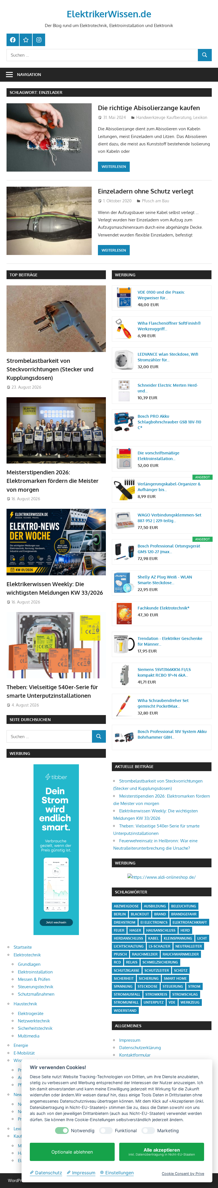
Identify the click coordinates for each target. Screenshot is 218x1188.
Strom (194, 986)
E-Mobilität (24, 1053)
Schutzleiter (156, 970)
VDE (172, 1002)
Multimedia (28, 1036)
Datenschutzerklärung (140, 1047)
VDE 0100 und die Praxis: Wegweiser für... (161, 295)
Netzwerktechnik (34, 1021)
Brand (160, 914)
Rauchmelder (145, 954)
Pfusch (120, 954)
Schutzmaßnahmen (36, 994)
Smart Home (175, 978)
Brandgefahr (183, 914)
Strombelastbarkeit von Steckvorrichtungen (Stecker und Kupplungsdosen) (50, 369)
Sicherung (149, 978)
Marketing (168, 1130)
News (19, 1094)
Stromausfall (127, 994)
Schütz (180, 970)
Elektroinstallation (35, 972)
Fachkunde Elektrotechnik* (164, 608)
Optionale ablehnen (72, 1152)
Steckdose (148, 986)
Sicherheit (124, 978)
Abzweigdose (126, 906)
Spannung (123, 986)
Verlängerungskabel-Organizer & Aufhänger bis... (169, 486)
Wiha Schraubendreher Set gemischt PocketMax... (163, 703)
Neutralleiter (188, 946)
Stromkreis (156, 994)
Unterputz (154, 1002)
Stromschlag (185, 994)
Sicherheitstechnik (35, 1028)
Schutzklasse (126, 970)
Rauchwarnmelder (181, 954)
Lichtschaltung (129, 946)
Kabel (153, 938)
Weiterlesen (114, 166)
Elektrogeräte (30, 1013)
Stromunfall (126, 1002)
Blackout (140, 914)
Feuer (119, 930)
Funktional (126, 1130)
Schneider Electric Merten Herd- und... (168, 388)
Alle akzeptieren (162, 1151)
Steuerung (173, 986)
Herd (185, 930)
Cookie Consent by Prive (183, 1173)
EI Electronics (154, 922)
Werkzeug (190, 1002)
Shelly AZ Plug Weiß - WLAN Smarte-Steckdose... (165, 580)
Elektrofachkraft (190, 922)
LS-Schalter (159, 946)
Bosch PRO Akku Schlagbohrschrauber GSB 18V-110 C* (169, 422)
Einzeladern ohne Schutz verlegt (146, 191)
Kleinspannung (178, 938)
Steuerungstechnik (35, 986)
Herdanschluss (128, 938)
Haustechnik (25, 1003)
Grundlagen (29, 964)
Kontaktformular (134, 1055)
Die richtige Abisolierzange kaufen (149, 108)
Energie (21, 1045)
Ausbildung (155, 906)
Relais (131, 962)
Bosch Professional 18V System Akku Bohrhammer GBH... (172, 734)
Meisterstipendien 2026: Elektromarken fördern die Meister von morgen (52, 480)
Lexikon (200, 117)
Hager (135, 930)
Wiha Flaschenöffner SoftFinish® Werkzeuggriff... (169, 326)
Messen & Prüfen (34, 979)
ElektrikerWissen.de (109, 14)
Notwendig (83, 1130)
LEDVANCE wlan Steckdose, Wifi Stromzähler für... (168, 357)
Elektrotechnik (27, 955)
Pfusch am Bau (155, 200)
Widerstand (125, 1010)
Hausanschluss (160, 930)
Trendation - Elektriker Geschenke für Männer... (170, 641)
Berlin (120, 914)
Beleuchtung (183, 906)
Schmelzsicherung (160, 962)
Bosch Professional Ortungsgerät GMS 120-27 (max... (169, 548)
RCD (117, 962)
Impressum (129, 1040)
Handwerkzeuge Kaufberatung (163, 117)
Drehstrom (124, 922)
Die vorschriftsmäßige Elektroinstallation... (158, 455)
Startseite (23, 947)
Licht (202, 938)
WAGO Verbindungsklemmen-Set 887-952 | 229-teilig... (169, 517)
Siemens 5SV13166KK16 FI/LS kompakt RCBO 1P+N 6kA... (164, 672)
